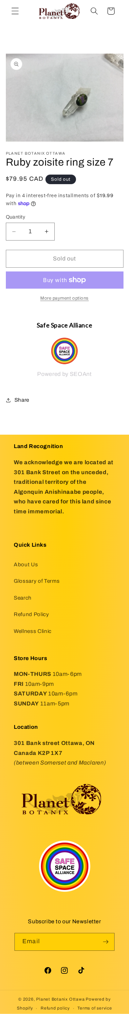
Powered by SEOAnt (64, 374)
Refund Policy (31, 614)
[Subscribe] (105, 942)
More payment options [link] (64, 298)
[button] (15, 11)
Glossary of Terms (37, 581)
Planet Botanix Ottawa (60, 999)
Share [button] (21, 400)
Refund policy (55, 1008)
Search (23, 598)
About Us (26, 564)
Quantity (15, 217)
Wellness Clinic (33, 631)
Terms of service (94, 1008)
